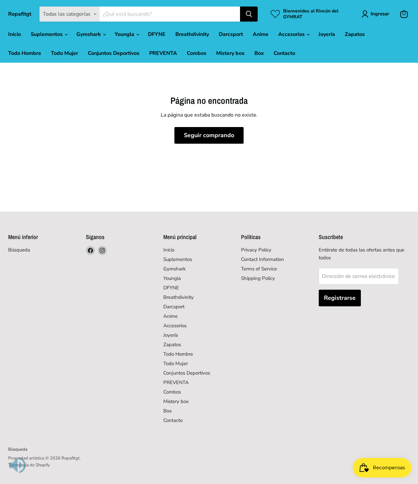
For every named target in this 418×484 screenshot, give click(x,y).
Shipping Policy (258, 278)
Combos (196, 53)
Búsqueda (19, 250)
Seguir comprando (209, 135)
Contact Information (262, 259)
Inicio (14, 34)
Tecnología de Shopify (29, 465)
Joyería (326, 34)
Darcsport (231, 34)
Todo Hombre (24, 53)
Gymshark (89, 34)
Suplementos (47, 34)
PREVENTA (163, 53)
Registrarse (340, 298)
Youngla (125, 34)
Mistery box (230, 53)
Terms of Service (259, 269)
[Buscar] (249, 14)
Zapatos (355, 34)
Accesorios (292, 34)
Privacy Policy (256, 250)
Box (259, 53)
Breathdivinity (192, 34)
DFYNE (157, 34)
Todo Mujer (64, 53)
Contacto (284, 53)
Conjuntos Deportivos (113, 53)
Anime (260, 34)
